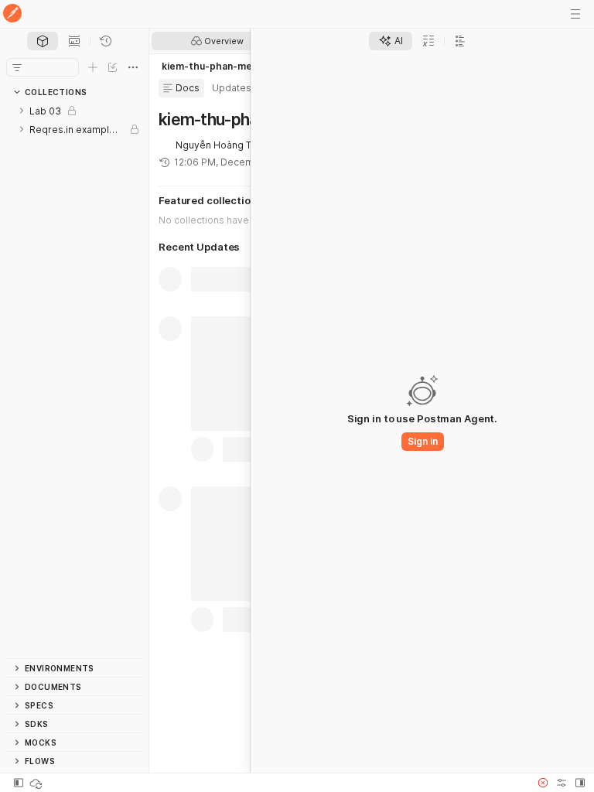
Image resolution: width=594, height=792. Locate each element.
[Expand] (21, 110)
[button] (543, 782)
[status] (37, 782)
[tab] (42, 41)
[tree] (74, 379)
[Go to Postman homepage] (12, 14)
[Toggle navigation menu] (575, 14)
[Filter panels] (17, 67)
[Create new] (93, 67)
